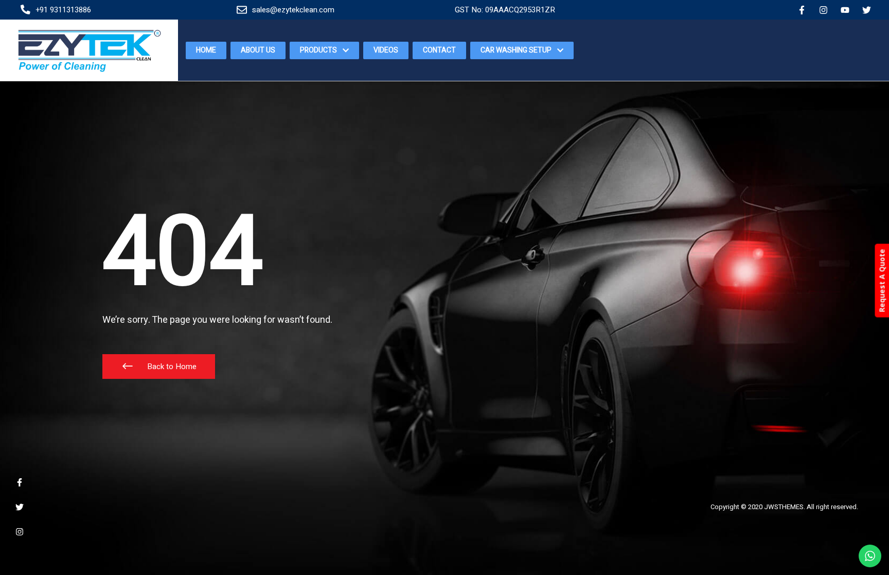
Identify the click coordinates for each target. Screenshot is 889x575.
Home (206, 50)
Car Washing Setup (516, 50)
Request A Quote (881, 280)
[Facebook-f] (801, 10)
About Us (258, 50)
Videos (386, 50)
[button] (158, 366)
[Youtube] (845, 10)
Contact (439, 50)
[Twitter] (866, 10)
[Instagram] (823, 10)
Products (318, 50)
